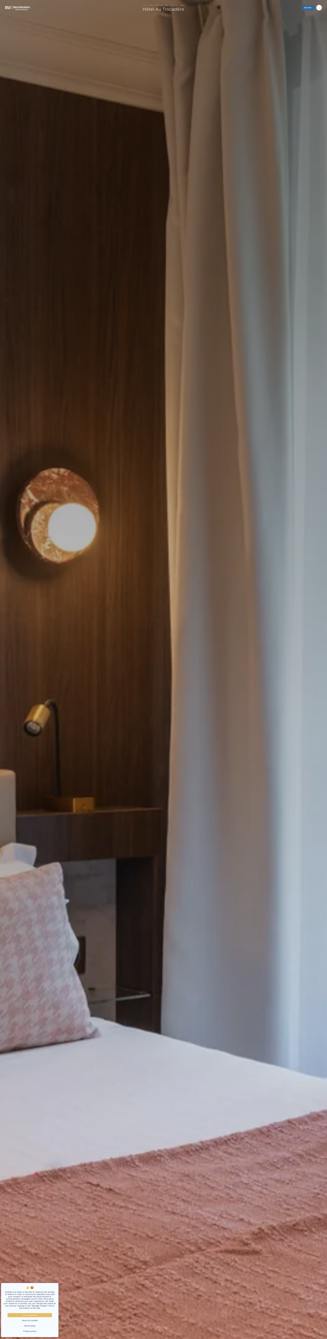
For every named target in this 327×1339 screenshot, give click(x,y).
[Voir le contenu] (163, 1333)
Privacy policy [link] (30, 1331)
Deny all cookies (30, 1320)
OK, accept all (30, 1315)
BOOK (308, 7)
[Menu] (319, 7)
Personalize (30, 1326)
